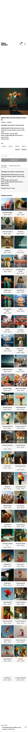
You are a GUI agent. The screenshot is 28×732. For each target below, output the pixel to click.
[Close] (25, 727)
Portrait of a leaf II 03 (20, 543)
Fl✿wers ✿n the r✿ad (20, 388)
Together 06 (7, 250)
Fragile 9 (20, 309)
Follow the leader (7, 505)
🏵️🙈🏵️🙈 (20, 659)
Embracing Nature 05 (20, 486)
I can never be (7, 524)
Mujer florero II (7, 640)
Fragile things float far (7, 369)
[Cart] (20, 44)
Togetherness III (7, 290)
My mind (7, 329)
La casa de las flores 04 (20, 677)
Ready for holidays (7, 388)
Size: (2, 143)
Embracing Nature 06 (20, 407)
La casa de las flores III (20, 621)
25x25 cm (11, 146)
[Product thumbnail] (7, 204)
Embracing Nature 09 (7, 426)
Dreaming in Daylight (7, 212)
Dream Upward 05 (7, 602)
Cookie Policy (11, 729)
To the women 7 (20, 564)
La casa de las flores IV (20, 426)
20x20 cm (4, 146)
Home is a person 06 (20, 640)
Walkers (20, 369)
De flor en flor (7, 466)
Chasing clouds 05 (20, 583)
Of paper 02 (20, 231)
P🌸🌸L (20, 250)
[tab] (4, 167)
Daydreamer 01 (7, 564)
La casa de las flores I (20, 445)
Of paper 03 (7, 486)
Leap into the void (21, 524)
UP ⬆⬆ (20, 212)
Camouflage (20, 329)
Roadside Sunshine (7, 407)
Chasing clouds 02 (7, 659)
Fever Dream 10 (20, 505)
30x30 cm (17, 146)
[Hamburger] (25, 44)
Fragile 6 (7, 348)
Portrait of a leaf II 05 (7, 621)
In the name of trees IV (7, 231)
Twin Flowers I (7, 677)
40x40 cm (24, 146)
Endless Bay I (7, 583)
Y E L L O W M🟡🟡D (7, 269)
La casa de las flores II (20, 602)
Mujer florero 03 (20, 290)
